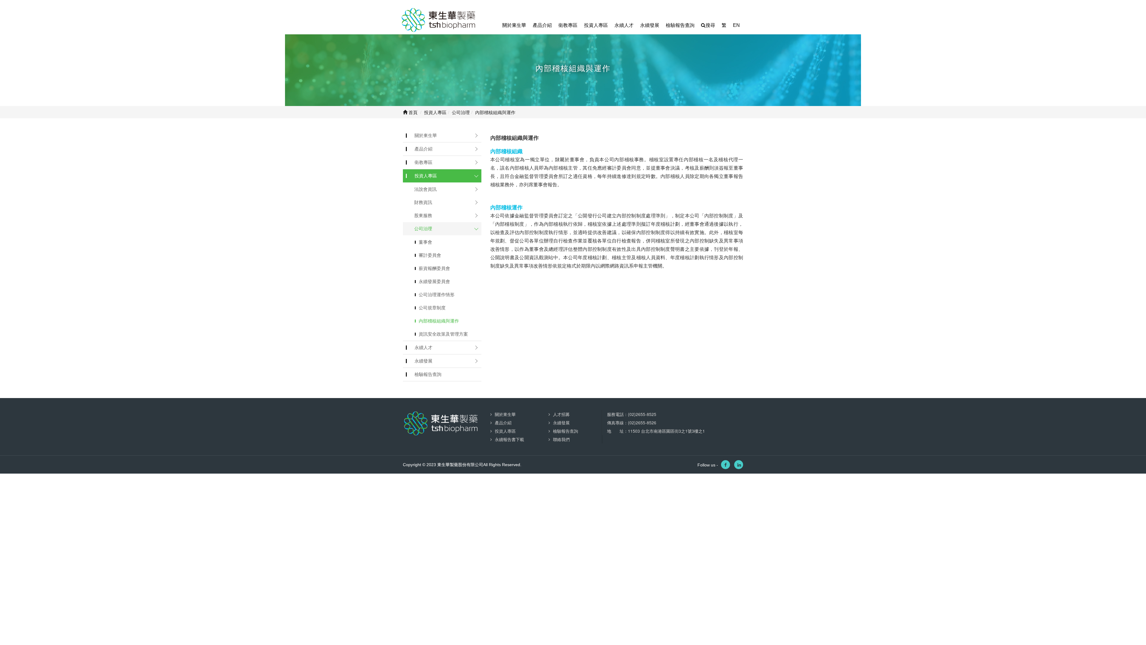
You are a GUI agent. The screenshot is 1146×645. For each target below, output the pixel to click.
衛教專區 (567, 25)
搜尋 (710, 25)
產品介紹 (542, 25)
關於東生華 (514, 25)
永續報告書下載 (509, 439)
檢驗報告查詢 (680, 25)
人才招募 (561, 414)
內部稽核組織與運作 (439, 320)
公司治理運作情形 (437, 294)
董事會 (425, 242)
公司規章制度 (432, 307)
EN (736, 25)
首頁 (412, 112)
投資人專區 (596, 25)
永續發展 (649, 25)
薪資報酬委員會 (434, 268)
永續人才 (624, 25)
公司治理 (423, 228)
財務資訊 (423, 202)
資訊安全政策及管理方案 (443, 334)
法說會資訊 (425, 189)
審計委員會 (430, 255)
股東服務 (423, 215)
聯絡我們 (561, 439)
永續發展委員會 (434, 281)
